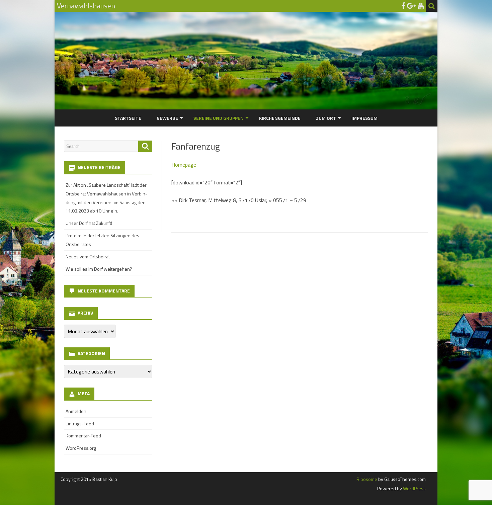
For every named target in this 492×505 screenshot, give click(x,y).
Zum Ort (326, 117)
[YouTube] (421, 5)
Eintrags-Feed (80, 423)
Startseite (128, 117)
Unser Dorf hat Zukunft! (89, 223)
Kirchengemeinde (280, 117)
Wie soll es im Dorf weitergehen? (99, 268)
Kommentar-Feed (83, 435)
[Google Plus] (411, 5)
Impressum (364, 117)
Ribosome (366, 479)
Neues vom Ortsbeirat (88, 256)
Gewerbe (167, 117)
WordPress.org (81, 447)
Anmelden (76, 411)
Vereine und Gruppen (218, 117)
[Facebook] (403, 5)
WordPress (414, 488)
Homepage (183, 165)
